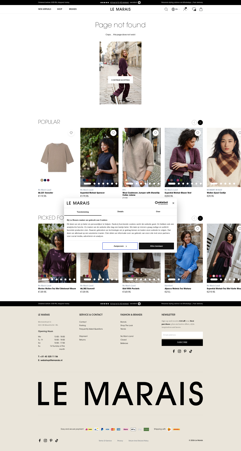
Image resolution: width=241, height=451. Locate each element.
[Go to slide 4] (61, 159)
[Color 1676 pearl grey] (129, 171)
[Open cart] (201, 9)
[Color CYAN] (168, 267)
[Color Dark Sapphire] (45, 171)
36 (89, 262)
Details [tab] (120, 211)
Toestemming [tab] (83, 212)
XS (42, 166)
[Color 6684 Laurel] (93, 171)
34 (84, 262)
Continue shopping (120, 80)
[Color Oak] (42, 171)
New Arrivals (44, 9)
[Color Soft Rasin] (87, 267)
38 (93, 262)
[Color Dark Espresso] (84, 267)
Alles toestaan (156, 246)
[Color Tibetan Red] (210, 171)
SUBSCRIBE (182, 343)
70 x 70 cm (212, 166)
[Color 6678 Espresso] (90, 171)
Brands (73, 9)
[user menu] (185, 9)
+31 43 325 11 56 (49, 357)
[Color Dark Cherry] (132, 267)
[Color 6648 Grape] (87, 171)
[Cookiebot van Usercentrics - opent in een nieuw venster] (157, 203)
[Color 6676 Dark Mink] (171, 171)
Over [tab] (158, 211)
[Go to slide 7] (116, 159)
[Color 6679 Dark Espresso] (48, 267)
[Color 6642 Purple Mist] (220, 267)
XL (60, 166)
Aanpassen (119, 246)
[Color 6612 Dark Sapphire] (84, 171)
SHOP (59, 9)
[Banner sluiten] (173, 203)
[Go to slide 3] (57, 159)
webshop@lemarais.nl (51, 360)
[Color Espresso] (126, 267)
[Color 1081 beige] (126, 171)
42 (103, 262)
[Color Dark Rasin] (48, 171)
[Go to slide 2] (52, 159)
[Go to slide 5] (65, 159)
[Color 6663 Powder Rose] (214, 267)
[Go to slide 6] (70, 159)
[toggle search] (166, 9)
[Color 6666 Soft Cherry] (178, 171)
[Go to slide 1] (45, 159)
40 (98, 262)
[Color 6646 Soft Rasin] (42, 267)
